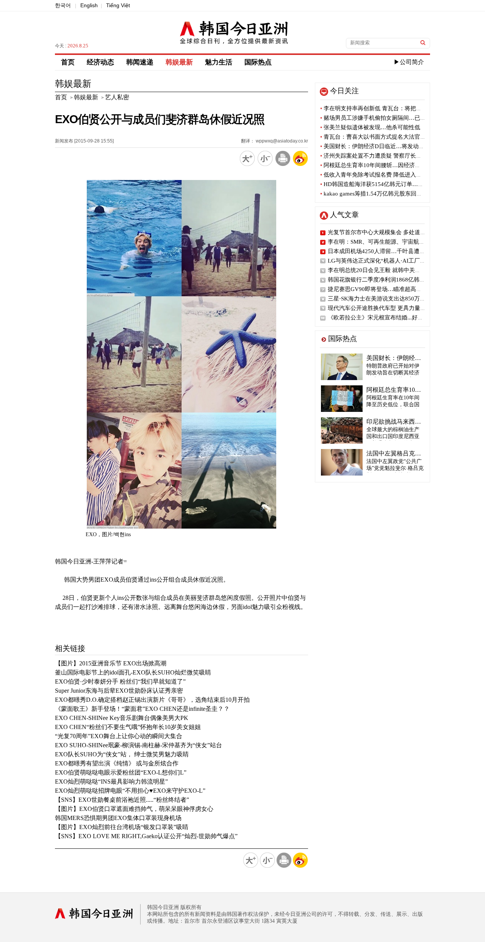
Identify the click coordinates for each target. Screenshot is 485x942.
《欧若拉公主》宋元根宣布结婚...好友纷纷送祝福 (390, 318)
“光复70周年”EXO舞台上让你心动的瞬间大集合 (118, 736)
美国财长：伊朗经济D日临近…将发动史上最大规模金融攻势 (398, 146)
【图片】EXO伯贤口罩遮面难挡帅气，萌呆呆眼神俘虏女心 (134, 809)
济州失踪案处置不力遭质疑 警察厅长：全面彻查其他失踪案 (396, 156)
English (89, 5)
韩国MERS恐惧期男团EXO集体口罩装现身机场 (118, 818)
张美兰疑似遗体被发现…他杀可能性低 (370, 127)
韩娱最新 (179, 62)
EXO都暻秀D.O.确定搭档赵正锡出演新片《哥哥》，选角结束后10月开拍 (152, 699)
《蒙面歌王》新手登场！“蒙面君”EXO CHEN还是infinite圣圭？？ (142, 709)
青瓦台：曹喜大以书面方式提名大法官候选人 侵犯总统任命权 (399, 137)
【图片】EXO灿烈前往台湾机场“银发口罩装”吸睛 (121, 827)
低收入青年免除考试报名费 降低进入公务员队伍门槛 (388, 175)
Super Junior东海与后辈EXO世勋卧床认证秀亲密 (119, 690)
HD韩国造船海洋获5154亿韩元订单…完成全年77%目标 (391, 184)
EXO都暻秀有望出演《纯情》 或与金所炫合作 (116, 763)
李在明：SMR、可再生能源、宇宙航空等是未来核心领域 (399, 242)
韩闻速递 (139, 62)
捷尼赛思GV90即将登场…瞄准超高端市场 (380, 289)
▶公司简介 (409, 62)
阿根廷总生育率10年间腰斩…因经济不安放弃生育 (384, 165)
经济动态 (100, 62)
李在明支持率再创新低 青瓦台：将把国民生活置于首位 (391, 108)
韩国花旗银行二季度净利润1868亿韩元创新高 (385, 280)
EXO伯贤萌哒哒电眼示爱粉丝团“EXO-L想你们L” (120, 772)
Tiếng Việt (118, 5)
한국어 (63, 5)
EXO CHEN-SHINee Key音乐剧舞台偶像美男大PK (121, 718)
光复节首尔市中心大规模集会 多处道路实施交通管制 (394, 232)
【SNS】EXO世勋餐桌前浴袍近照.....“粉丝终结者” (122, 799)
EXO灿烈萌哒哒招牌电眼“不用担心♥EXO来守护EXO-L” (130, 790)
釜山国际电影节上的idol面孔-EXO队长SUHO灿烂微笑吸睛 (133, 672)
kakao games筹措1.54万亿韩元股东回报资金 (376, 194)
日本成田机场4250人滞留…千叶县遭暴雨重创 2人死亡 (396, 251)
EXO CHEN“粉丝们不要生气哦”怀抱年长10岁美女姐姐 (128, 727)
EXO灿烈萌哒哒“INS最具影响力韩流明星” (111, 781)
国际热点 (258, 62)
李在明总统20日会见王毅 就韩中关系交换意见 (385, 270)
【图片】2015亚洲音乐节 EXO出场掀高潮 (110, 663)
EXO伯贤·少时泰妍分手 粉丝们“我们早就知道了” (120, 681)
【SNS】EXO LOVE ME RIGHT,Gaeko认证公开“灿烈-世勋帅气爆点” (146, 836)
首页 (68, 62)
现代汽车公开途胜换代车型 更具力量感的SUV (385, 308)
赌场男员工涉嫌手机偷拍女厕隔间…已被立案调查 (384, 118)
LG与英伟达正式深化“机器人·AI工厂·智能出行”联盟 (393, 261)
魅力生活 (218, 62)
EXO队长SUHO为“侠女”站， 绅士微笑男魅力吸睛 (122, 754)
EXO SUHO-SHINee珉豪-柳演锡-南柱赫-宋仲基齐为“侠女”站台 (138, 745)
